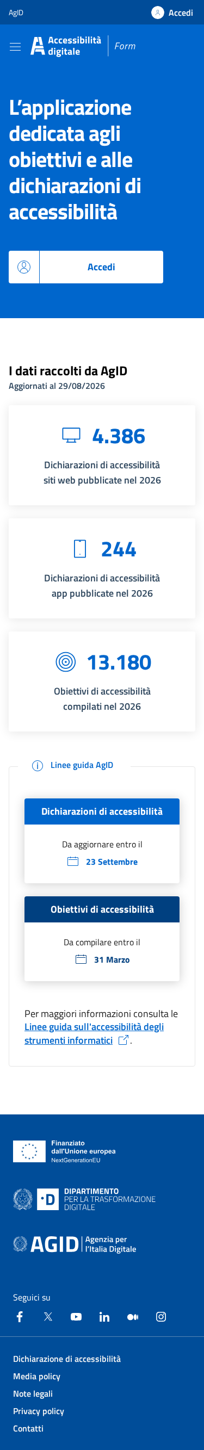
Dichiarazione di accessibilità (67, 1358)
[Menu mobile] (15, 46)
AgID (16, 12)
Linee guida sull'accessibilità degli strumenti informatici (94, 1033)
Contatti (28, 1428)
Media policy (36, 1376)
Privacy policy (38, 1410)
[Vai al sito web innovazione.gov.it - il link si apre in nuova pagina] (86, 1199)
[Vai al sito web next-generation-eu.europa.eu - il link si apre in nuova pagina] (64, 1151)
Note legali (33, 1393)
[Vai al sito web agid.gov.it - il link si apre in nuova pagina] (74, 1245)
